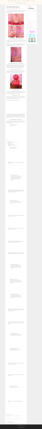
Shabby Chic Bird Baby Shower (17, 418)
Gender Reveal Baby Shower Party (10, 422)
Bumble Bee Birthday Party (10, 421)
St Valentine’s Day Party (14, 418)
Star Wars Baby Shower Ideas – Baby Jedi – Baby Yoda (7, 419)
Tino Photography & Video (14, 145)
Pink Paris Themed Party (11, 418)
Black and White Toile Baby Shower (20, 419)
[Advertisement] (32, 15)
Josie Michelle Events (20, 8)
